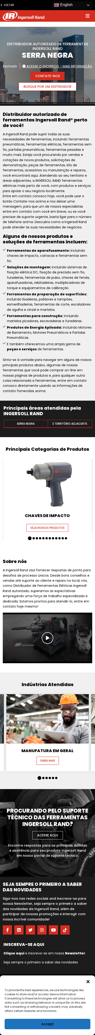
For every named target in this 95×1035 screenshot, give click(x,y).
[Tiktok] (65, 930)
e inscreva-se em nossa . (44, 953)
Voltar (8, 5)
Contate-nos (47, 76)
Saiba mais (47, 761)
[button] (88, 981)
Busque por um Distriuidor (47, 86)
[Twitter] (30, 930)
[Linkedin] (19, 930)
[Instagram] (42, 930)
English (66, 5)
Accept (47, 1024)
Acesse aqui (47, 835)
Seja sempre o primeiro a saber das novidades (40, 962)
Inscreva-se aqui (23, 944)
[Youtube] (53, 930)
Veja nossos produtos (47, 528)
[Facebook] (7, 930)
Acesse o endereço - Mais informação (59, 66)
